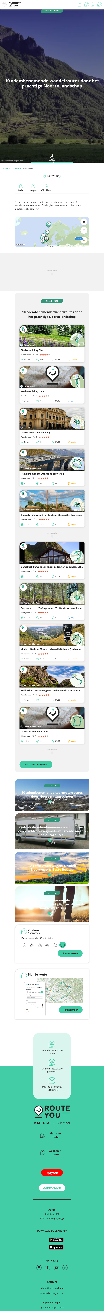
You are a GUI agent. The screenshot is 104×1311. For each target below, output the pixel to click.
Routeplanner (71, 1009)
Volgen (33, 190)
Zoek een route (55, 1152)
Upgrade (52, 1173)
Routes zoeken (70, 953)
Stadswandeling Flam (32, 350)
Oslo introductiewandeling (35, 432)
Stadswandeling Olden (33, 391)
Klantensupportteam (53, 1307)
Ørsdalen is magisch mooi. (14, 161)
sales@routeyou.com (53, 1293)
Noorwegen (19, 168)
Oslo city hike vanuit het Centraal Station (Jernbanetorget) (52, 515)
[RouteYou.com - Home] (15, 4)
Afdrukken (45, 190)
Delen (21, 190)
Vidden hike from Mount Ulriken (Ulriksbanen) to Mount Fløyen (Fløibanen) (61, 649)
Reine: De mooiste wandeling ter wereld (42, 473)
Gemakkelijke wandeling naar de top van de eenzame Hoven (53, 566)
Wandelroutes (8, 168)
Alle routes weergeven (35, 764)
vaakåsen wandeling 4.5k (34, 731)
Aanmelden (52, 1188)
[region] (52, 232)
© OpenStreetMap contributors (78, 246)
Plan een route (55, 1135)
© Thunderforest (62, 246)
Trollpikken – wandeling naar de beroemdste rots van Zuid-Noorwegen (59, 690)
